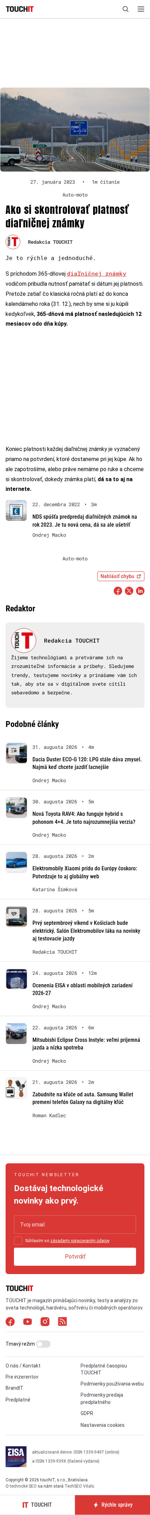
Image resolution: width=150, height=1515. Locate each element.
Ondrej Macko (49, 535)
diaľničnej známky (96, 273)
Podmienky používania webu (112, 1384)
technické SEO (23, 1486)
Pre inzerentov (22, 1377)
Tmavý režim (21, 1344)
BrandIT (14, 1388)
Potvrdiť (75, 1256)
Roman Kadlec (49, 1115)
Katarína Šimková (54, 889)
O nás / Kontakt (23, 1365)
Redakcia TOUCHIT (50, 241)
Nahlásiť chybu (117, 576)
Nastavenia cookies (103, 1425)
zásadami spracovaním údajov (79, 1240)
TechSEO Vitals (79, 1486)
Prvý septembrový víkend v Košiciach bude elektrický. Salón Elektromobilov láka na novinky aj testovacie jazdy (86, 931)
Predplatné (18, 1400)
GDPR (87, 1413)
